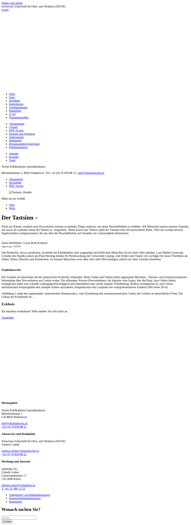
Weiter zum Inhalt (11, 3)
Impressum (15, 501)
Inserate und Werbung (22, 133)
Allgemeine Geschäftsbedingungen (29, 495)
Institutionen (16, 104)
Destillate (14, 100)
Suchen (7, 521)
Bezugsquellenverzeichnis (24, 143)
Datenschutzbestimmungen (25, 498)
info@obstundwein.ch (91, 173)
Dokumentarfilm (18, 117)
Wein (12, 94)
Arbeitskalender (18, 107)
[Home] (95, 87)
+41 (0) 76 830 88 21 (14, 426)
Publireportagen (18, 147)
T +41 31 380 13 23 (13, 488)
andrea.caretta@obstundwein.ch (20, 450)
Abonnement (16, 123)
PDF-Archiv (16, 130)
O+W (12, 114)
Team (12, 160)
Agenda (13, 153)
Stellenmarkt (16, 137)
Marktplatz (15, 140)
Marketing (15, 110)
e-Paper (13, 127)
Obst (12, 97)
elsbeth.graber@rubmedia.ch (18, 485)
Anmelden (7, 317)
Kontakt (13, 157)
